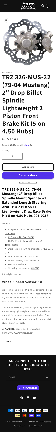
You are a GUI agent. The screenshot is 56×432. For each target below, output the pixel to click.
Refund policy (33, 422)
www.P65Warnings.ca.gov (20, 332)
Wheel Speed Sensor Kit (22, 281)
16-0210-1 (44, 248)
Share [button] (8, 341)
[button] (6, 6)
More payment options (28, 182)
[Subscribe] (47, 377)
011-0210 (35, 268)
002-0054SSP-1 (34, 229)
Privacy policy (45, 422)
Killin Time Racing (18, 421)
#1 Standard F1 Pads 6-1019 (21, 237)
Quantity (5, 150)
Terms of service (20, 426)
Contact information (37, 426)
